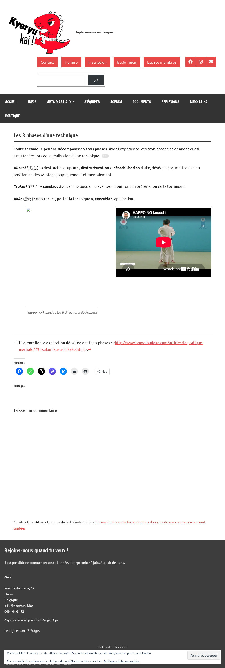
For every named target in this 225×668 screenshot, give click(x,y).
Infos (32, 101)
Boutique (12, 115)
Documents (142, 101)
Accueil (11, 101)
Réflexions (170, 101)
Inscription (97, 62)
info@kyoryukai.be (18, 605)
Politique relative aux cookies (121, 661)
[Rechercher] (96, 80)
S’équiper (92, 101)
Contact (47, 62)
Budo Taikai (127, 62)
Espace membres (162, 62)
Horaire (71, 62)
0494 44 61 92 (14, 611)
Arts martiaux (59, 101)
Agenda (116, 101)
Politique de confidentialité (112, 647)
